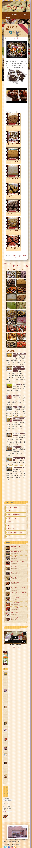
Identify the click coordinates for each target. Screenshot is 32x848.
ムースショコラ (15, 608)
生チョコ (21, 257)
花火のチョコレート (16, 547)
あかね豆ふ (16, 407)
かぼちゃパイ (17, 384)
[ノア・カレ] (13, 194)
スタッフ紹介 (23, 14)
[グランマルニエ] (13, 211)
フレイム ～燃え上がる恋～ (18, 562)
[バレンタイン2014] (13, 142)
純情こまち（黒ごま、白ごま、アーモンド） (19, 369)
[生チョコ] (13, 125)
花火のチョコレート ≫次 (20, 266)
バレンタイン (15, 257)
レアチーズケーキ (15, 613)
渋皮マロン (16, 447)
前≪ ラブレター (9, 263)
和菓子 (9, 511)
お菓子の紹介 (14, 14)
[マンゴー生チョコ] (13, 177)
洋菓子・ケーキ (12, 518)
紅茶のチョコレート (16, 583)
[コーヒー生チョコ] (13, 159)
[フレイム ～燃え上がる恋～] (13, 246)
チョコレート (14, 21)
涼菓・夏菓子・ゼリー (14, 514)
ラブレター (14, 557)
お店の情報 (7, 17)
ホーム (6, 14)
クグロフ (16, 395)
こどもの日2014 (15, 598)
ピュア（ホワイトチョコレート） (18, 589)
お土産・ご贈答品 (12, 507)
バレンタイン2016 (16, 552)
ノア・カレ (14, 577)
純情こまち (16, 647)
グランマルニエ (15, 572)
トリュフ (9, 257)
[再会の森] (5, 664)
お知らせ (10, 536)
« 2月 (4, 811)
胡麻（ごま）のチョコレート (18, 593)
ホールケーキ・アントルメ (15, 532)
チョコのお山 (14, 618)
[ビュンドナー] (13, 229)
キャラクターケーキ (13, 528)
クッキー (10, 525)
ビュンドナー (14, 567)
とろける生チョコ (15, 603)
